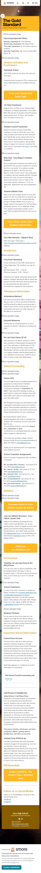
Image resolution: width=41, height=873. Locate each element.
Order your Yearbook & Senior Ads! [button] (20, 95)
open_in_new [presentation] (33, 496)
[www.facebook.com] (19, 819)
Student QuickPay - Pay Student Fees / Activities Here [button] (20, 775)
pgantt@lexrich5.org (23, 443)
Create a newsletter (11, 867)
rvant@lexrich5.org (14, 476)
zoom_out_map (35, 35)
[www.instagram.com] (22, 819)
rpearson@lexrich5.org (18, 486)
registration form (19, 536)
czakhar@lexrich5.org (11, 604)
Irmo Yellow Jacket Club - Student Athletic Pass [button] (20, 223)
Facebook (7, 799)
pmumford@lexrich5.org (19, 481)
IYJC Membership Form (12, 533)
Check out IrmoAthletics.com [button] (20, 548)
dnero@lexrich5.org (18, 467)
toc (2, 16)
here (27, 146)
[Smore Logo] (9, 3)
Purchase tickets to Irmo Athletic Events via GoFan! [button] (20, 506)
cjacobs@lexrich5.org (15, 472)
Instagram (7, 802)
